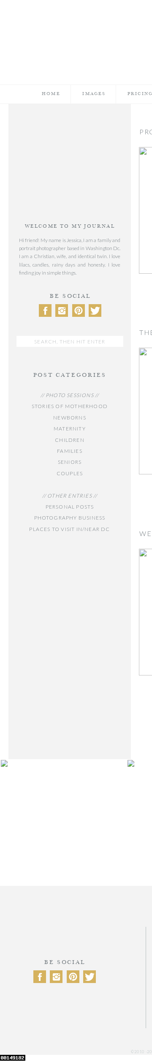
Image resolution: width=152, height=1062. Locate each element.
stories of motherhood (70, 406)
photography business (70, 518)
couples (70, 473)
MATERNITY (70, 428)
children (69, 440)
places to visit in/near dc (69, 529)
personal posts (70, 507)
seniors (69, 462)
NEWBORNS (69, 417)
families (69, 451)
